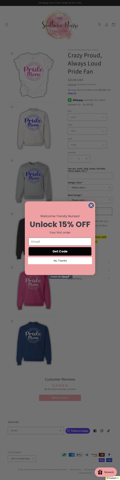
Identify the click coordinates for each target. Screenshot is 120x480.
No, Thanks (60, 260)
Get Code (60, 251)
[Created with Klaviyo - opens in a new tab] (60, 277)
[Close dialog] (91, 205)
